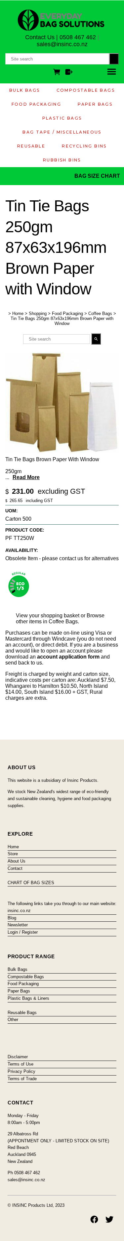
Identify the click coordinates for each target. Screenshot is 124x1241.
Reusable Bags (22, 1012)
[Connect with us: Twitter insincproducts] (109, 1219)
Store (13, 853)
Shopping (38, 313)
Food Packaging (37, 104)
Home (17, 313)
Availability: (21, 550)
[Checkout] (69, 73)
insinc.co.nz (19, 910)
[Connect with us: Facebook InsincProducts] (94, 1219)
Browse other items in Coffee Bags (60, 618)
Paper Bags (95, 104)
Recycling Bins (84, 146)
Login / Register (23, 932)
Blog (12, 917)
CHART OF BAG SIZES (31, 882)
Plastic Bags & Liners (28, 998)
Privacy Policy (21, 1071)
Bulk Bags (24, 90)
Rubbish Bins (62, 159)
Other (13, 1019)
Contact (15, 868)
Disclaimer (18, 1056)
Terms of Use (20, 1064)
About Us (16, 861)
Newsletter (18, 924)
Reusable (31, 146)
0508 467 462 (78, 37)
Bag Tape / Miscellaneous (62, 132)
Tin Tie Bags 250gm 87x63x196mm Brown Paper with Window (62, 321)
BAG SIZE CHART (97, 176)
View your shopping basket (47, 615)
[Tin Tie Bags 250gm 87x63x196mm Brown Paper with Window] (62, 451)
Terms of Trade (22, 1078)
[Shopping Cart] (58, 73)
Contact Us (40, 37)
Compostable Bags (86, 90)
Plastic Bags (62, 118)
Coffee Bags (100, 313)
